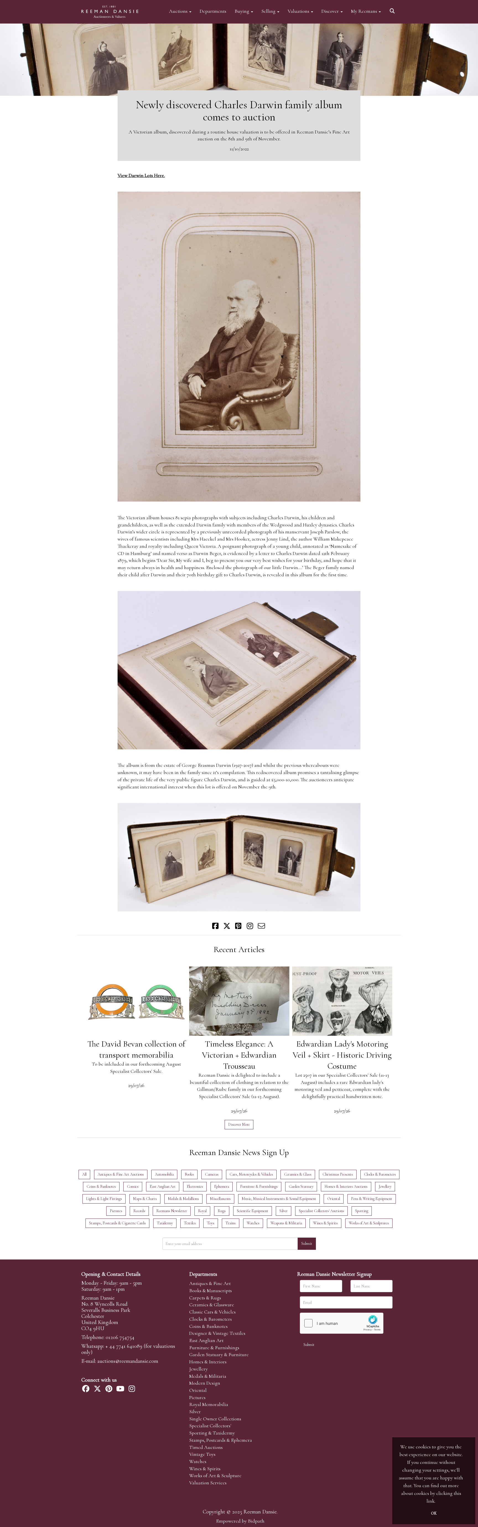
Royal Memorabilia (208, 1404)
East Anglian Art (206, 1340)
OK (434, 1513)
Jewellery (198, 1369)
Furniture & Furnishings (214, 1348)
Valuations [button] (299, 11)
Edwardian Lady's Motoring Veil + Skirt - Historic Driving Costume (342, 1055)
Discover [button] (330, 11)
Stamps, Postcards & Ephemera (220, 1440)
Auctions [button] (179, 11)
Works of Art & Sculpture (215, 1475)
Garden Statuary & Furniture (219, 1354)
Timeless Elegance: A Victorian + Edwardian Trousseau (239, 1055)
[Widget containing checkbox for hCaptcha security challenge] (341, 1323)
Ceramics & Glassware (211, 1305)
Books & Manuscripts (210, 1290)
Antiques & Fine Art (210, 1283)
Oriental (198, 1390)
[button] (393, 9)
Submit (306, 1243)
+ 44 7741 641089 (123, 1346)
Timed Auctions (206, 1447)
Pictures (197, 1397)
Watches (197, 1461)
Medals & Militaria (207, 1376)
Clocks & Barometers (210, 1319)
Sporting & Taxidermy (212, 1433)
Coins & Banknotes (208, 1326)
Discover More (239, 1124)
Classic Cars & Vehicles (212, 1312)
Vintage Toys (202, 1454)
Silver (195, 1411)
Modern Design (204, 1383)
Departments (213, 11)
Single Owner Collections (215, 1419)
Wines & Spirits (204, 1469)
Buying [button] (242, 11)
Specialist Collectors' (210, 1426)
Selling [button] (269, 11)
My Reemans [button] (364, 11)
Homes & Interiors (208, 1362)
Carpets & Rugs (205, 1298)
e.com (127, 1361)
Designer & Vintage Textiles (217, 1333)
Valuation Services (208, 1483)
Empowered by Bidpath (240, 1521)
